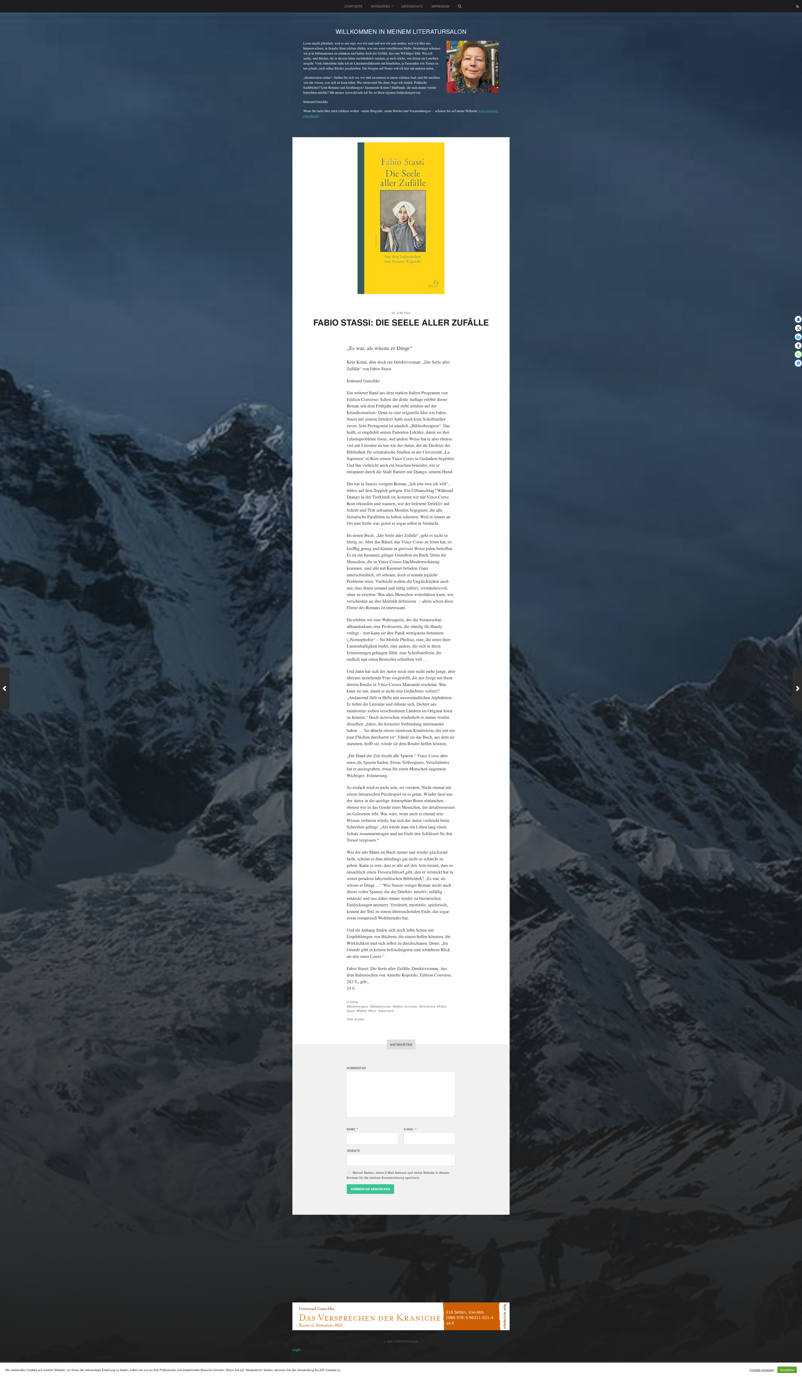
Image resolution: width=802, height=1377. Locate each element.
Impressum (440, 6)
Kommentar (356, 1068)
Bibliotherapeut (358, 1006)
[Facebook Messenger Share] (798, 363)
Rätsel (362, 1011)
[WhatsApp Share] (798, 354)
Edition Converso (406, 1006)
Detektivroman (381, 1006)
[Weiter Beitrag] (797, 688)
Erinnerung (428, 1006)
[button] (795, 371)
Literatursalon (405, 1341)
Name (352, 1129)
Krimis (354, 1002)
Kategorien (380, 6)
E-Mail (410, 1129)
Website (353, 1151)
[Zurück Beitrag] (4, 688)
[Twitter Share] (798, 328)
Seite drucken (356, 1019)
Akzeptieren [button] (787, 1370)
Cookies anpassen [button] (762, 1370)
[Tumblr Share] (798, 345)
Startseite (353, 6)
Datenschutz (412, 6)
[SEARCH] (460, 6)
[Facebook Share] (798, 319)
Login (296, 1349)
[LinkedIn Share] (798, 337)
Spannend (386, 1011)
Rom (373, 1011)
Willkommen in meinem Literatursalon (401, 31)
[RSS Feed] (797, 6)
